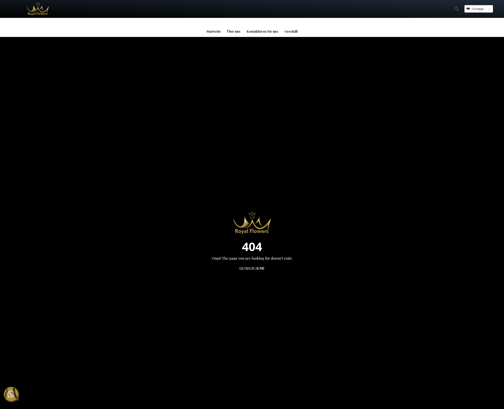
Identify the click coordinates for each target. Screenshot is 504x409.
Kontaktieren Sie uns (262, 31)
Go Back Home (252, 268)
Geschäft (291, 31)
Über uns (233, 31)
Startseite (214, 31)
